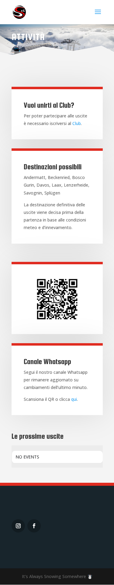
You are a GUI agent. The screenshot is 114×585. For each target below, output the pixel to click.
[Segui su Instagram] (18, 526)
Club (76, 123)
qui (74, 399)
